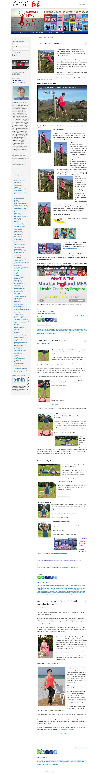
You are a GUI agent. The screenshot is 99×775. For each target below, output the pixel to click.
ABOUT (26, 32)
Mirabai (71, 589)
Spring (15, 343)
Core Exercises (17, 234)
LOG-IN (21, 32)
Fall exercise (17, 255)
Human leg (77, 330)
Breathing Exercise (18, 226)
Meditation (16, 301)
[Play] (14, 68)
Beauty (15, 201)
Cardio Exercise (18, 233)
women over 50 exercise (63, 594)
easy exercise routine (63, 329)
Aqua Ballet (16, 182)
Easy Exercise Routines (46, 327)
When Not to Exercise (19, 363)
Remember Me (17, 52)
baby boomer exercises (60, 587)
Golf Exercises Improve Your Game (52, 340)
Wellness (16, 361)
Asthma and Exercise (19, 188)
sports (38, 594)
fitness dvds (17, 263)
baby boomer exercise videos (48, 587)
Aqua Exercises (17, 184)
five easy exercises (46, 330)
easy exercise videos (55, 588)
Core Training (17, 236)
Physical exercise (82, 332)
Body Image (17, 215)
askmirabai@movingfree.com (70, 567)
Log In (14, 55)
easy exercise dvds (18, 244)
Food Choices (17, 268)
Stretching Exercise (18, 347)
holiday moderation (18, 283)
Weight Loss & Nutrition (19, 358)
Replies (54, 333)
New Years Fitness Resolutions (21, 309)
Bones (15, 221)
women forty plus (18, 366)
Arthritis (16, 187)
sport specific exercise (80, 592)
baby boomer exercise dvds (20, 192)
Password (14, 46)
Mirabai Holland (60, 585)
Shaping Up (17, 339)
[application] (20, 64)
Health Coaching (18, 277)
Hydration (16, 285)
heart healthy (17, 281)
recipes (15, 330)
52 (85, 601)
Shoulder (39, 764)
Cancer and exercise (19, 228)
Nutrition (16, 312)
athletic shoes (17, 190)
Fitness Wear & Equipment (20, 267)
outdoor (16, 324)
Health (67, 589)
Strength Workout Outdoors (49, 43)
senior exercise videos (65, 592)
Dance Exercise (17, 239)
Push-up (39, 333)
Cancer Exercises (18, 229)
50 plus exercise (80, 327)
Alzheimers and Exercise (20, 180)
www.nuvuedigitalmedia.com (18, 175)
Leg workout (17, 293)
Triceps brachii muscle (46, 333)
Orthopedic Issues (18, 316)
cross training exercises (19, 237)
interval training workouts (20, 290)
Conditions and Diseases (64, 761)
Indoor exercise (17, 286)
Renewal (16, 332)
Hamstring (53, 330)
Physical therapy (76, 762)
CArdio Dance (17, 231)
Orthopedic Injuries (18, 314)
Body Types (17, 218)
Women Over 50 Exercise (70, 760)
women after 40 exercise (20, 365)
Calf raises (44, 329)
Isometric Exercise (18, 291)
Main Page (70, 327)
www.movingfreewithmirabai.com (19, 172)
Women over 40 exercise (58, 760)
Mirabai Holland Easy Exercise (67, 332)
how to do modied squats (68, 330)
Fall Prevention (17, 257)
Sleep (15, 340)
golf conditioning (55, 589)
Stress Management (18, 345)
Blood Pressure (17, 213)
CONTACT (63, 32)
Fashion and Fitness (19, 259)
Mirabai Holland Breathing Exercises (52, 762)
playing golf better (78, 591)
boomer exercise (18, 223)
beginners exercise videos (20, 206)
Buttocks (39, 329)
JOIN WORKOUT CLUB (41, 32)
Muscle (76, 332)
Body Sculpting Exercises (20, 216)
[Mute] (25, 68)
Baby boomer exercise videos (21, 193)
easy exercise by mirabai (52, 329)
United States (43, 594)
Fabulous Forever (18, 252)
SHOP (32, 32)
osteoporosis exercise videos (21, 321)
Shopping (73, 592)
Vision (15, 352)
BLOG (50, 32)
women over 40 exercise (47, 764)
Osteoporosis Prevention (20, 322)
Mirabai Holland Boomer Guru (53, 332)
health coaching (59, 330)
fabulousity (16, 254)
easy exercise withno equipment (76, 329)
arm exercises (17, 185)
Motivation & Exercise (19, 306)
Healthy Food (17, 278)
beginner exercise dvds (19, 205)
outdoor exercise (18, 326)
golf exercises (63, 589)
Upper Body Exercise (19, 350)
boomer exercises (55, 761)
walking (16, 357)
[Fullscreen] (28, 68)
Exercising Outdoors (56, 327)
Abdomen (39, 587)
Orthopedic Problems (19, 317)
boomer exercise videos (19, 224)
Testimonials (17, 348)
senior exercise (17, 334)
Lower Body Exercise (19, 296)
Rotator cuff (83, 762)
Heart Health (17, 280)
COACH (56, 32)
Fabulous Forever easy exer (45, 589)
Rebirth (15, 329)
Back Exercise (17, 197)
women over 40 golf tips (52, 594)
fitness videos (17, 265)
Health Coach (17, 275)
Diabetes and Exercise (19, 241)
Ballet (15, 200)
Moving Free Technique (57, 591)
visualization (17, 353)
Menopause (16, 303)
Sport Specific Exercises (76, 585)
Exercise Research (18, 249)
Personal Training (18, 327)
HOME (15, 32)
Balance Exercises (18, 198)
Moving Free (67, 585)
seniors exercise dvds (19, 337)
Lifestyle (16, 294)
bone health (17, 219)
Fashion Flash (65, 327)
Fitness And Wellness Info (47, 760)
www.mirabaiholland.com (70, 248)
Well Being (16, 360)
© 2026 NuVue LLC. (49, 771)
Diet (15, 242)
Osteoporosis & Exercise (20, 319)
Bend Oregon (69, 587)
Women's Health (18, 371)
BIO (15, 211)
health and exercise (18, 273)
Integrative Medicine (19, 288)
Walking (16, 355)
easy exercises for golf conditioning (68, 588)
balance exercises (46, 761)
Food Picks (16, 270)
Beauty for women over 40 (20, 203)
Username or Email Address (18, 41)
